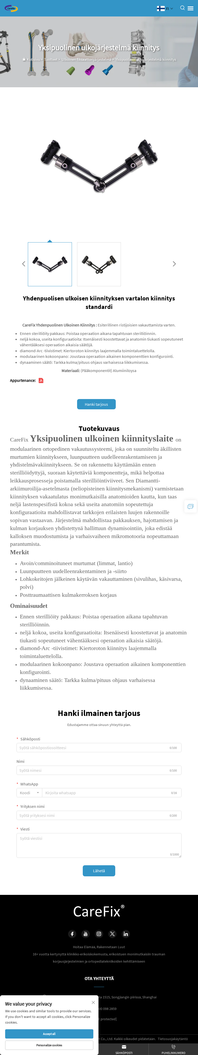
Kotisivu (33, 59)
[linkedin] (126, 934)
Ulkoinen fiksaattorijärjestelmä (86, 59)
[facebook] (72, 934)
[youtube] (85, 934)
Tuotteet (50, 59)
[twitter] (112, 934)
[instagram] (99, 934)
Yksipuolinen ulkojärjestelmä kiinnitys (146, 59)
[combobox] (29, 792)
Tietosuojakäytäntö (173, 1038)
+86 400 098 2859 (104, 1008)
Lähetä (99, 870)
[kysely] (190, 506)
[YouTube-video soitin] (99, 166)
